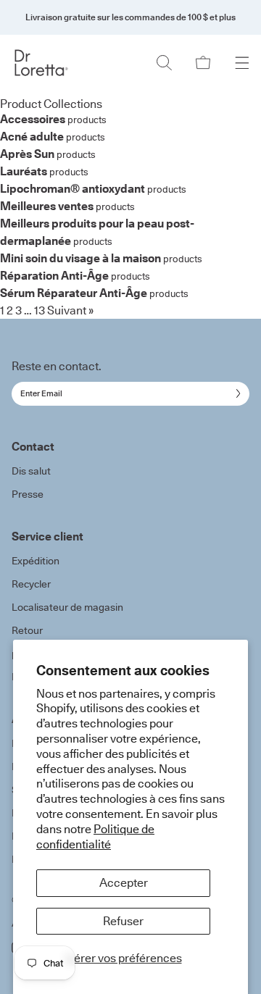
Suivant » (70, 310)
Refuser (123, 921)
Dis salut (31, 471)
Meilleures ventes (47, 206)
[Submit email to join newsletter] (235, 393)
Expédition (35, 561)
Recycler (31, 584)
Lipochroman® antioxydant (72, 188)
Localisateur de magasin (67, 607)
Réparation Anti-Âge (54, 275)
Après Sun (27, 154)
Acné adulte (32, 136)
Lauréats (23, 171)
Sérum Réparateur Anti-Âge (73, 293)
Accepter (123, 882)
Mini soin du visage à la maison (80, 258)
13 (39, 310)
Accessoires (32, 119)
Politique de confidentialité (95, 836)
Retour (27, 630)
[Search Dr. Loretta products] (164, 63)
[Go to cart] (203, 63)
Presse (28, 494)
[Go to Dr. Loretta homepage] (41, 62)
